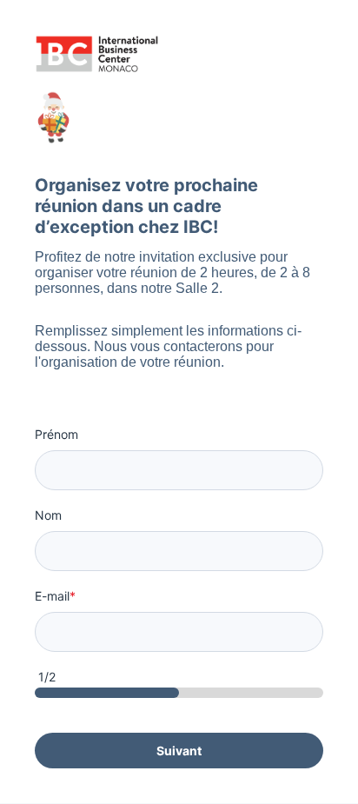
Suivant (179, 750)
